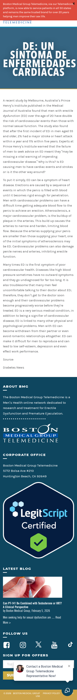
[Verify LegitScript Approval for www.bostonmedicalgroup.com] (38, 557)
